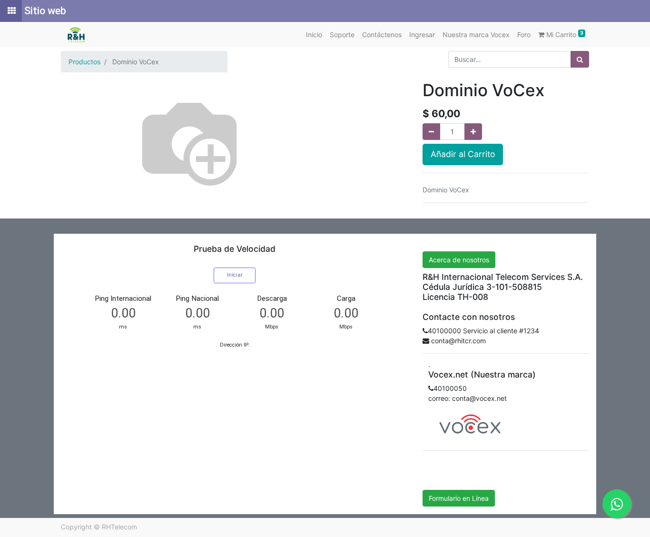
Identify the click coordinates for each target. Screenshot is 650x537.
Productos (84, 62)
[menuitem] (314, 34)
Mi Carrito (563, 34)
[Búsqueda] (580, 59)
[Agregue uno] (473, 131)
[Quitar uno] (431, 131)
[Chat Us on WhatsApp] (616, 503)
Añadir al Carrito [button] (463, 154)
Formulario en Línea (459, 498)
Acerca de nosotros (459, 260)
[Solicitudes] (11, 11)
